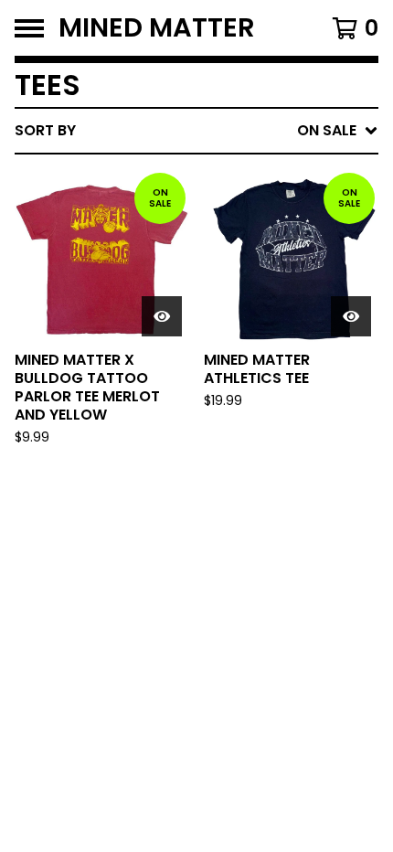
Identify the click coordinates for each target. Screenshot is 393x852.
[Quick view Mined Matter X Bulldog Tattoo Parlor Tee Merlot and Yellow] (162, 316)
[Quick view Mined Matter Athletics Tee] (351, 316)
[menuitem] (196, 131)
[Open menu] (29, 28)
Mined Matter (156, 28)
